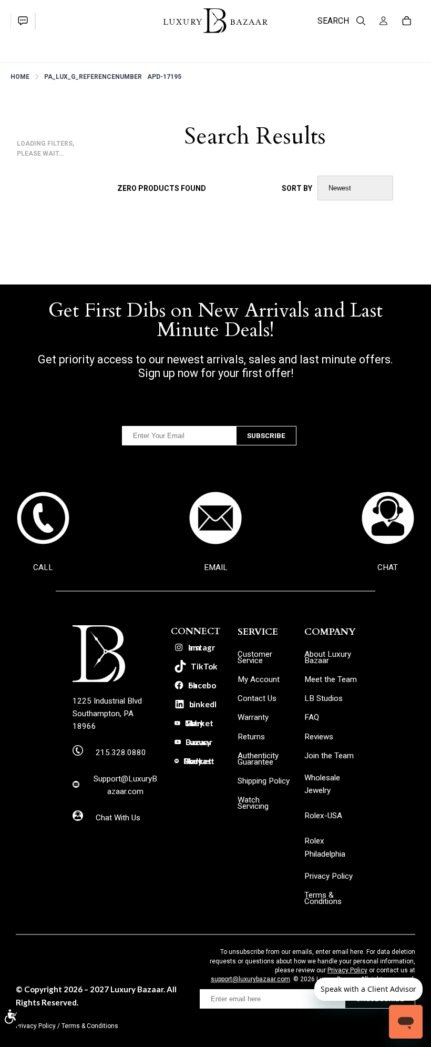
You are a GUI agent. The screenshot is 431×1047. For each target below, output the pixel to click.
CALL (43, 567)
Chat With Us (118, 817)
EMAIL (216, 567)
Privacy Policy (347, 970)
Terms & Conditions (89, 1026)
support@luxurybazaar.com (250, 979)
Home (20, 77)
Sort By (297, 188)
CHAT (387, 567)
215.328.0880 (121, 752)
